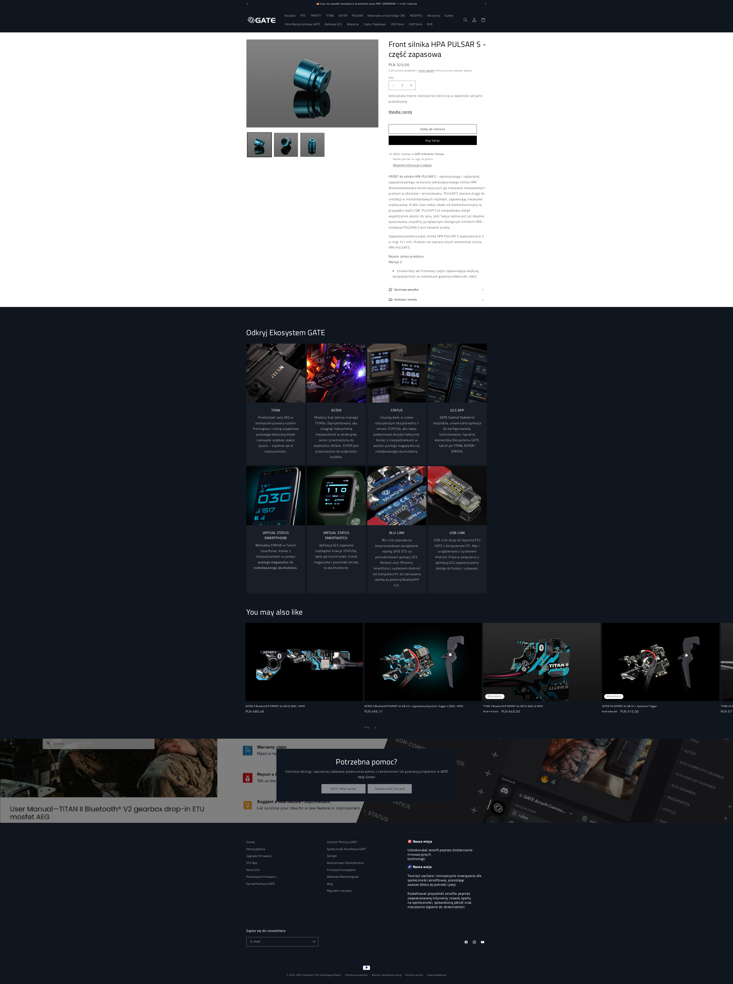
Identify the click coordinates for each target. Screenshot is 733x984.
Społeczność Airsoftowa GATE (346, 849)
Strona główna (255, 849)
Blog (330, 883)
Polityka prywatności (356, 975)
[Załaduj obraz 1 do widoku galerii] (259, 145)
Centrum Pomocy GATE (342, 842)
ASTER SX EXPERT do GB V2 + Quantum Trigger (629, 706)
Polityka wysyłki (414, 975)
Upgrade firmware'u (259, 856)
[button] (465, 20)
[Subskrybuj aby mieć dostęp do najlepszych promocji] (313, 941)
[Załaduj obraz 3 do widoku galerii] (312, 145)
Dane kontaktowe (436, 975)
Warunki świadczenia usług (386, 975)
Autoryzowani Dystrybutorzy (345, 863)
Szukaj (250, 842)
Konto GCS (253, 869)
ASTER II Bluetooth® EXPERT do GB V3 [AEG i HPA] (275, 706)
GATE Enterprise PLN (307, 975)
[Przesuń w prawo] (375, 727)
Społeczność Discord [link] (389, 788)
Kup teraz (432, 140)
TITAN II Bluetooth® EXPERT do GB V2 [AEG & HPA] (513, 706)
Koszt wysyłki (426, 70)
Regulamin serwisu (339, 890)
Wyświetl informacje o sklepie (412, 165)
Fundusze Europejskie (341, 869)
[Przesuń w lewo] (358, 727)
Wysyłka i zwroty (400, 111)
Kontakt (332, 856)
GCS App (251, 863)
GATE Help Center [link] (343, 788)
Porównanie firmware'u (261, 876)
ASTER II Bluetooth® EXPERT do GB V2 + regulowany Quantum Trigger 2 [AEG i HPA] (413, 706)
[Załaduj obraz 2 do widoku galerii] (286, 145)
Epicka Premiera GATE (260, 883)
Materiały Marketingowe (343, 876)
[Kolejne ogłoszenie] (485, 4)
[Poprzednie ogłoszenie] (247, 4)
